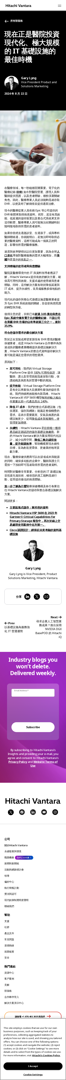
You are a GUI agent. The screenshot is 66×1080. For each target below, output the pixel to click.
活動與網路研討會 (14, 869)
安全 (6, 957)
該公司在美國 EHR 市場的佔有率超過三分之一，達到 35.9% (32, 322)
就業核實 (9, 951)
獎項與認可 (10, 893)
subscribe (33, 727)
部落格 (8, 990)
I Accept (33, 1066)
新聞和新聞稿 (11, 863)
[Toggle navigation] (59, 6)
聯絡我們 (9, 906)
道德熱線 (9, 945)
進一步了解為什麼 (15, 486)
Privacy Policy (17, 762)
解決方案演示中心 (14, 1003)
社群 (6, 927)
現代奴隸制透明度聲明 (16, 900)
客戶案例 (9, 978)
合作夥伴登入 (11, 997)
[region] (33, 1049)
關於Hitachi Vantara (15, 845)
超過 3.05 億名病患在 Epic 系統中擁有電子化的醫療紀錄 (32, 316)
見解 (6, 984)
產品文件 (9, 933)
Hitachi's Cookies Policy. (46, 1055)
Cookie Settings (33, 1074)
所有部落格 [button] (16, 20)
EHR (19, 192)
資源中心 (9, 972)
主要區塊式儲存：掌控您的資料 (29, 507)
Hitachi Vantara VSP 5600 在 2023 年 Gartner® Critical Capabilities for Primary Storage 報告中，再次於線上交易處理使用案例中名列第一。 (35, 519)
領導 (6, 875)
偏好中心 (9, 881)
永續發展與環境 (12, 851)
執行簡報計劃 (11, 888)
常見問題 (9, 939)
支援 (6, 921)
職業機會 (9, 857)
